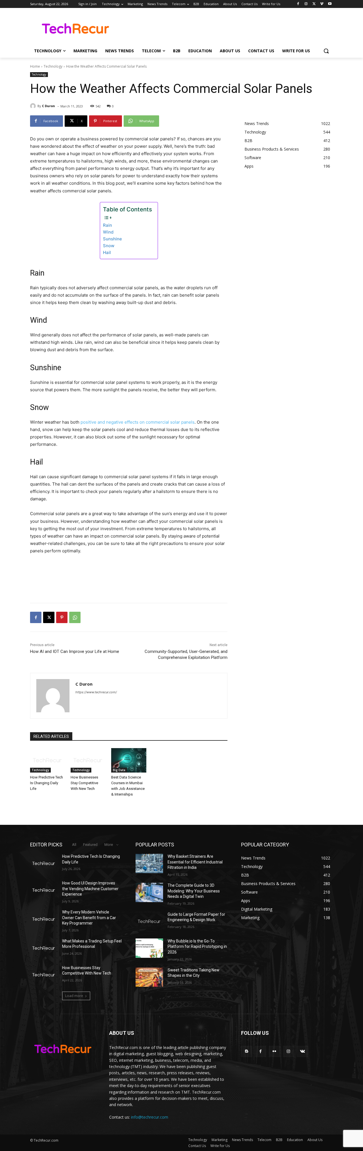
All (74, 844)
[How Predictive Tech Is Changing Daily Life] (47, 760)
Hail (107, 252)
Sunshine (112, 239)
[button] (326, 51)
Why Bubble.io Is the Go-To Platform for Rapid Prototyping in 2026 (197, 946)
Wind (108, 232)
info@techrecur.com (149, 1117)
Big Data (119, 770)
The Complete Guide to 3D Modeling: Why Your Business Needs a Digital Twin (194, 891)
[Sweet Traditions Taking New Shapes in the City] (149, 977)
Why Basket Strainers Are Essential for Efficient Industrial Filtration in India (195, 862)
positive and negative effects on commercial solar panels (138, 422)
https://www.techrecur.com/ (96, 692)
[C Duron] (33, 106)
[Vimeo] (321, 4)
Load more (74, 995)
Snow (108, 245)
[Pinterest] (61, 617)
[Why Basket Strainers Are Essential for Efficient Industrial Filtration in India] (149, 863)
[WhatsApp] (75, 617)
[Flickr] (274, 1051)
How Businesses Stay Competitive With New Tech (84, 783)
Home (35, 66)
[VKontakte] (302, 1051)
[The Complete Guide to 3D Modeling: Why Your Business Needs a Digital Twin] (149, 892)
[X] (314, 4)
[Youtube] (329, 4)
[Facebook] (298, 4)
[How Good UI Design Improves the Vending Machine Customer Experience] (44, 890)
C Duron (48, 106)
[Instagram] (306, 4)
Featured (90, 844)
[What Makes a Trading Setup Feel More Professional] (44, 948)
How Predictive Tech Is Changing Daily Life (46, 783)
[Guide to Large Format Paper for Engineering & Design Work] (149, 921)
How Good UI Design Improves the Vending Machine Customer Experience (90, 888)
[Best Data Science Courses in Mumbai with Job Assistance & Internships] (128, 760)
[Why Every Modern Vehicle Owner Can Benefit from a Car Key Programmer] (44, 919)
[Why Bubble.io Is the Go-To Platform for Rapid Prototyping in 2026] (149, 948)
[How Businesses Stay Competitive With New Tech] (88, 760)
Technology (53, 66)
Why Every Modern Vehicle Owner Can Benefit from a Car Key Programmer (89, 917)
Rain (107, 225)
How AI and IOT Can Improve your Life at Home (74, 651)
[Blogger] (246, 1051)
